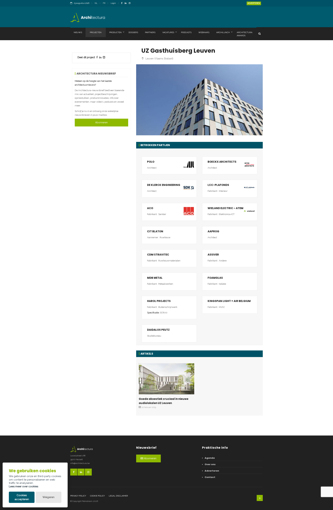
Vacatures (168, 32)
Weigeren (48, 497)
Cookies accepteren (22, 497)
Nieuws (78, 32)
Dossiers (133, 32)
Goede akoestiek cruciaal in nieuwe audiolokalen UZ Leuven (163, 401)
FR (104, 3)
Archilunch (223, 32)
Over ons (210, 464)
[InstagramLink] (130, 3)
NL (96, 3)
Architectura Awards (244, 34)
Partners (150, 32)
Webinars (203, 32)
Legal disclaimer (118, 496)
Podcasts (186, 32)
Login (113, 3)
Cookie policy (97, 496)
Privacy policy (78, 496)
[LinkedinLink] (126, 3)
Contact (210, 477)
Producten (115, 32)
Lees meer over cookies (23, 486)
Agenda (210, 458)
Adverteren (253, 3)
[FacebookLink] (122, 3)
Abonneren (101, 122)
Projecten (95, 32)
